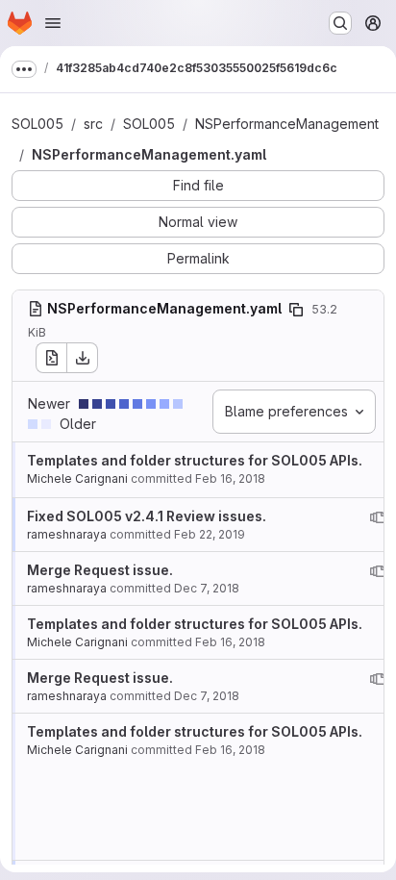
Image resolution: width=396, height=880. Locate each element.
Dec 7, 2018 (206, 588)
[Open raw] (51, 357)
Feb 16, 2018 (230, 478)
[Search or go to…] (340, 23)
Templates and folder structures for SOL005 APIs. (194, 460)
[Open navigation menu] (52, 23)
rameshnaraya (67, 534)
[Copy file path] (296, 309)
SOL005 (37, 123)
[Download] (82, 357)
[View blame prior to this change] (377, 517)
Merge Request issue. (100, 570)
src (93, 123)
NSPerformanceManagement (287, 123)
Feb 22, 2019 (209, 534)
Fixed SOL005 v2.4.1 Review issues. (146, 516)
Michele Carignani (77, 478)
